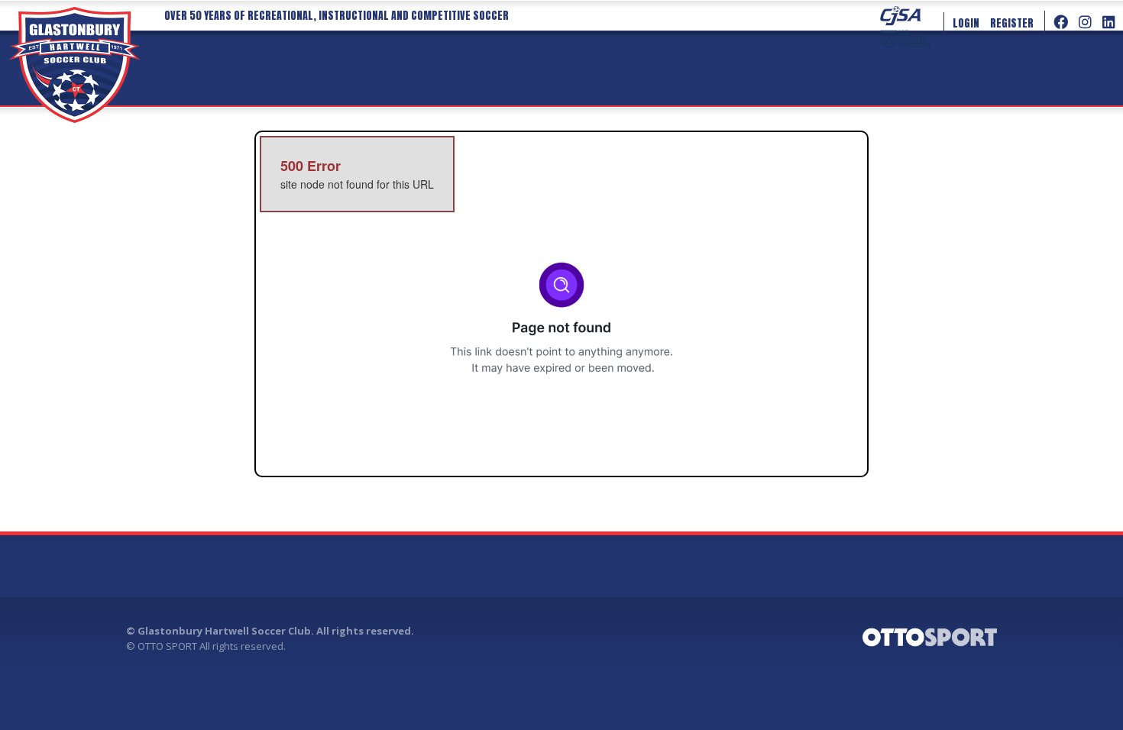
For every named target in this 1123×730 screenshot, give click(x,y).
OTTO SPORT (167, 646)
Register (1012, 23)
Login (966, 23)
